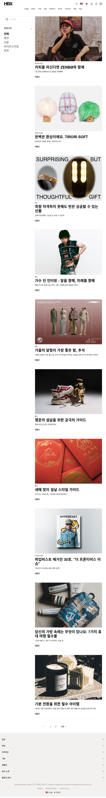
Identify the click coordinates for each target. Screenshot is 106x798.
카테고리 (8, 28)
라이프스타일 (11, 46)
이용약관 (40, 788)
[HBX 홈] (8, 3)
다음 (63, 726)
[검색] (76, 3)
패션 (6, 38)
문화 (6, 50)
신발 (6, 42)
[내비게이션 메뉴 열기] (101, 3)
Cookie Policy (64, 788)
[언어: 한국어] (87, 3)
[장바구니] (96, 3)
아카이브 (5, 752)
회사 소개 (5, 771)
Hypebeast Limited (25, 784)
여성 (3, 745)
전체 (6, 34)
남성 (3, 739)
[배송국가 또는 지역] (81, 3)
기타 (3, 758)
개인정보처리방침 (51, 788)
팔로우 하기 (6, 777)
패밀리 (4, 765)
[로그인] (91, 3)
